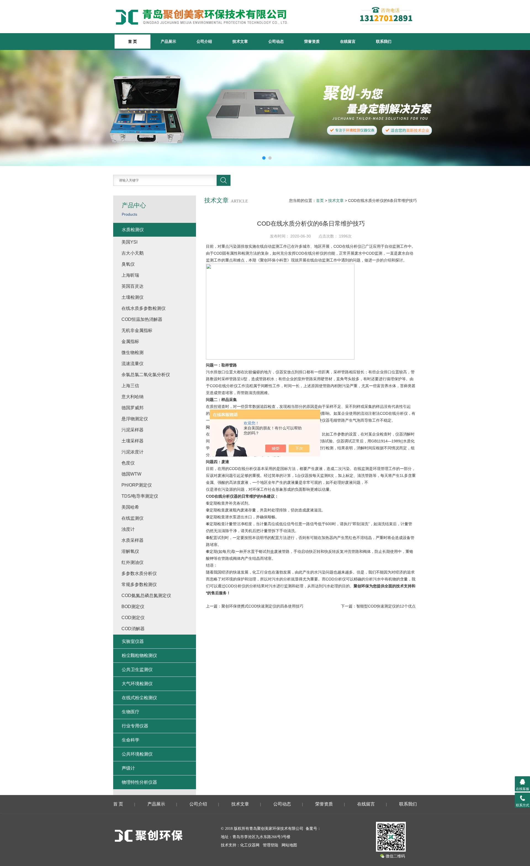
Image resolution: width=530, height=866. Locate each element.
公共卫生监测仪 (137, 669)
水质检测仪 (133, 229)
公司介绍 (204, 41)
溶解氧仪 (130, 551)
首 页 (118, 804)
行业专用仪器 (135, 726)
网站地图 (289, 845)
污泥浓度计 (132, 452)
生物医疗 (130, 711)
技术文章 (240, 41)
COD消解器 (133, 628)
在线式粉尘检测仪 (139, 697)
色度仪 (128, 463)
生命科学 (130, 740)
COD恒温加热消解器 (141, 319)
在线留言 (348, 41)
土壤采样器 (132, 441)
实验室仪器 (133, 641)
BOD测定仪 (132, 606)
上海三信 (130, 385)
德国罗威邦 (132, 407)
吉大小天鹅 (132, 253)
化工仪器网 (249, 845)
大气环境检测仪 (137, 683)
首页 (320, 200)
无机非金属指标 (136, 330)
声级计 (128, 768)
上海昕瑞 (130, 275)
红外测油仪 (132, 562)
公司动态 (276, 41)
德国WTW (131, 474)
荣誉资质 (312, 41)
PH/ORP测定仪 (136, 485)
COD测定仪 (133, 617)
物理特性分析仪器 (139, 782)
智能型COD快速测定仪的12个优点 (386, 606)
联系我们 (383, 41)
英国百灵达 (132, 286)
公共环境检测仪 (137, 754)
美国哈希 (130, 507)
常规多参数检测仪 (139, 584)
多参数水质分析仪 (139, 573)
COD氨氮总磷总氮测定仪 (146, 595)
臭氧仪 (128, 264)
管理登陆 (270, 845)
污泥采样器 (132, 429)
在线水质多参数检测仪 (143, 308)
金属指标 (130, 341)
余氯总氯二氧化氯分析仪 (145, 374)
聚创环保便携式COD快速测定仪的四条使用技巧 (262, 606)
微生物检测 (132, 352)
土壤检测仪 (132, 297)
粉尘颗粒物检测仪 (139, 655)
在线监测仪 (132, 518)
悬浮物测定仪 (134, 418)
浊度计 (128, 529)
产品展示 (168, 41)
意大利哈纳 (132, 396)
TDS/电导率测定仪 (139, 496)
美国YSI (129, 242)
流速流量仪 (132, 363)
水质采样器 (132, 540)
